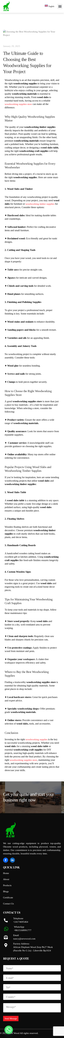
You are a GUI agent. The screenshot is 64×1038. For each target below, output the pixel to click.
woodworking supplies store (18, 104)
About (6, 879)
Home (6, 873)
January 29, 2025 (11, 46)
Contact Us (8, 903)
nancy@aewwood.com (24, 938)
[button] (59, 6)
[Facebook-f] (5, 860)
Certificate (8, 897)
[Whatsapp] (9, 1030)
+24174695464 (20, 922)
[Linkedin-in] (12, 860)
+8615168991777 (22, 930)
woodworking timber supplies (39, 204)
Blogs (6, 891)
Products (7, 885)
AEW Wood (13, 1033)
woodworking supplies (36, 739)
